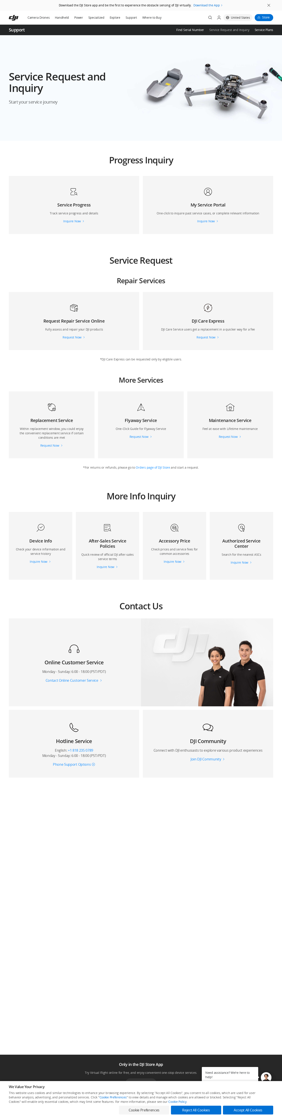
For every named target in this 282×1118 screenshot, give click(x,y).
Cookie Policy (177, 1102)
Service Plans (264, 30)
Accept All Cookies (248, 1110)
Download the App (206, 5)
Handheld (62, 17)
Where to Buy (151, 17)
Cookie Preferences (113, 1097)
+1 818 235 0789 (80, 750)
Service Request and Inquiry (229, 30)
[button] (141, 88)
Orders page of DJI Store (153, 467)
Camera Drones (39, 17)
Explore (115, 17)
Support (131, 17)
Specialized (96, 17)
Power (78, 17)
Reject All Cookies (196, 1110)
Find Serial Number (190, 30)
